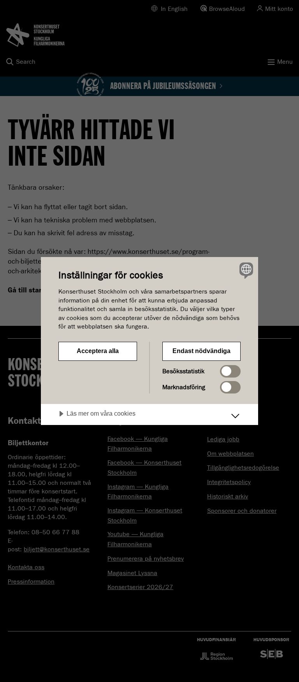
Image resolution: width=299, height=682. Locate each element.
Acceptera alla (98, 351)
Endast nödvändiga (201, 351)
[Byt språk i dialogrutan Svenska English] (245, 270)
